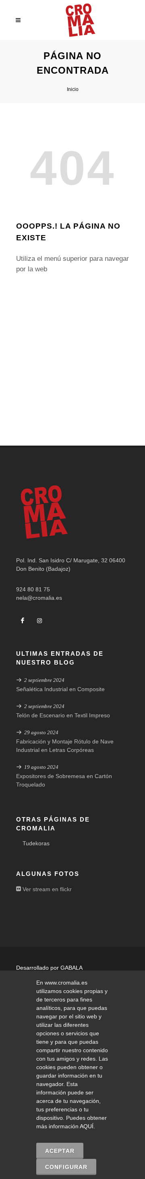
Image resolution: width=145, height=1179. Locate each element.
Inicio (73, 89)
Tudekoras (36, 843)
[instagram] (39, 620)
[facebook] (22, 620)
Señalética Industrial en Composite (60, 689)
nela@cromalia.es (39, 598)
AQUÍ (86, 1126)
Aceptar (60, 1151)
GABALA (71, 967)
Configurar (66, 1167)
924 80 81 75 (33, 589)
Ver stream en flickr (46, 889)
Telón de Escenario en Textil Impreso (63, 715)
